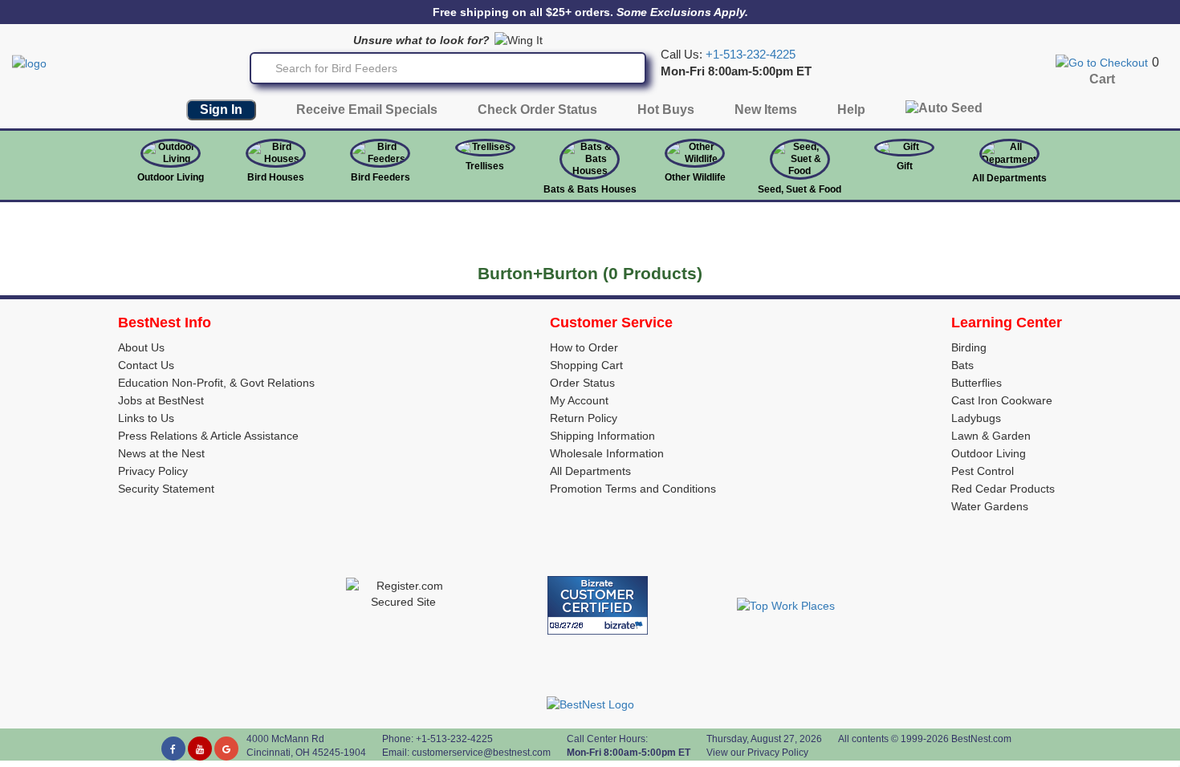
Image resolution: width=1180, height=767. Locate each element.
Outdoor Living (170, 177)
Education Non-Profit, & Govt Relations (216, 382)
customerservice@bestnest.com (481, 752)
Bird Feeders (380, 177)
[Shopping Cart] (1102, 61)
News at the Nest (161, 453)
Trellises (485, 166)
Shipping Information (602, 435)
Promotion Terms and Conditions (633, 488)
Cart (1102, 79)
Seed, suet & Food (799, 189)
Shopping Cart (586, 365)
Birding (969, 347)
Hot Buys (665, 109)
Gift (905, 166)
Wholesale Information (607, 453)
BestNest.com (981, 739)
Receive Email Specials (366, 109)
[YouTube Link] (200, 749)
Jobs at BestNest (161, 400)
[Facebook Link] (173, 749)
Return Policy (583, 418)
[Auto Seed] (944, 111)
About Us (141, 347)
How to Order (584, 347)
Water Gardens (989, 506)
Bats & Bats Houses (590, 189)
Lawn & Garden (991, 435)
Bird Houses (275, 177)
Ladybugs (976, 418)
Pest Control (982, 471)
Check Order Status (537, 109)
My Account (579, 400)
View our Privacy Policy (757, 752)
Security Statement (166, 488)
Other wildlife (695, 177)
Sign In (221, 109)
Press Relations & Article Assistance (208, 435)
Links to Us (146, 418)
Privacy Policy (153, 471)
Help (851, 109)
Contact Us (146, 365)
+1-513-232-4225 (750, 54)
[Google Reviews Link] (226, 749)
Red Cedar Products (1003, 488)
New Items (765, 109)
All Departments (1009, 178)
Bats (962, 365)
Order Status (582, 382)
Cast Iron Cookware (1001, 400)
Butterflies (976, 382)
